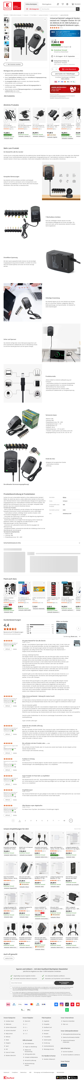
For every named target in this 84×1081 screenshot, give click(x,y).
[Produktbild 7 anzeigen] (6, 55)
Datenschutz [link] (23, 1072)
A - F (26, 1024)
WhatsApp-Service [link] (49, 1049)
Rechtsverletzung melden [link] (29, 1064)
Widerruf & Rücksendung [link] (28, 1050)
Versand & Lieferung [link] (30, 1060)
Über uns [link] (65, 1024)
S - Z (26, 1033)
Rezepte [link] (46, 1033)
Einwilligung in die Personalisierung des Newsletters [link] (35, 993)
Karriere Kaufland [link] (68, 1051)
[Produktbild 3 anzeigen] (6, 31)
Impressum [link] (6, 1072)
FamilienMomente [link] (49, 1046)
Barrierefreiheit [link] (60, 1072)
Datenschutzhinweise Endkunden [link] (69, 1041)
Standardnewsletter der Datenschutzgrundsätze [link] (28, 988)
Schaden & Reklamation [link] (31, 1057)
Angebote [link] (46, 1021)
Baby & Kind (9, 1033)
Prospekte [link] (46, 1024)
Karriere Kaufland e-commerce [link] (71, 1055)
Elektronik (8, 1024)
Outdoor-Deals (10, 1021)
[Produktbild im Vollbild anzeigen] (29, 39)
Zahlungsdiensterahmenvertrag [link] (71, 1034)
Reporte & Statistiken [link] (68, 1021)
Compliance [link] (15, 1072)
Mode (7, 1040)
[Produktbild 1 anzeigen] (6, 20)
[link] (46, 4)
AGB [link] (30, 1072)
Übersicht (27, 1021)
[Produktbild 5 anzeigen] (6, 43)
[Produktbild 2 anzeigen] (6, 26)
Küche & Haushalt (11, 1030)
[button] (65, 46)
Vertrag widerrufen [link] (30, 1054)
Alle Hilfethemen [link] (29, 1043)
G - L (26, 1027)
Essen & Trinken (10, 1052)
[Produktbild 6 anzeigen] (6, 49)
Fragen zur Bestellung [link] (31, 1046)
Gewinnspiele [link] (47, 1040)
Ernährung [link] (47, 1043)
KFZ (7, 1049)
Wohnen (8, 1036)
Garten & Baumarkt (11, 1027)
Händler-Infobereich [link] (49, 1059)
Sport (7, 1046)
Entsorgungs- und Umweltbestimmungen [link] (44, 1072)
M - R (26, 1030)
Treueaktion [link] (47, 1036)
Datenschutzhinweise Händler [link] (71, 1037)
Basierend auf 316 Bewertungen (13, 632)
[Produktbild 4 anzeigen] (6, 37)
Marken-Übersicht (11, 1055)
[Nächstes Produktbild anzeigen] (6, 60)
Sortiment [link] (46, 1030)
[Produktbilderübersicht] (7, 39)
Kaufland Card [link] (48, 1027)
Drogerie (8, 1043)
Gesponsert (6, 124)
